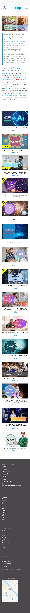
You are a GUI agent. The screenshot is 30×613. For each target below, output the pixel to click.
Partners (4, 479)
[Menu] (26, 8)
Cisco (3, 504)
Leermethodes (5, 474)
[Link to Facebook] (24, 611)
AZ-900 (3, 530)
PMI (3, 508)
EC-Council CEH (5, 542)
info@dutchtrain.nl (17, 569)
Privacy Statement (6, 481)
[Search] (22, 8)
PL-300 (3, 539)
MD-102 (4, 537)
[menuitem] (22, 8)
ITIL (3, 505)
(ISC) (3, 512)
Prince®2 (4, 507)
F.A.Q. (3, 478)
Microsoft (13, 40)
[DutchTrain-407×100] (12, 8)
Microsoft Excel (5, 545)
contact (22, 97)
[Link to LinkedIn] (26, 611)
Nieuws (4, 466)
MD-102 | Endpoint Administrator (9, 72)
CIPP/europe (5, 547)
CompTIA (4, 500)
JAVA (3, 517)
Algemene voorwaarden (8, 483)
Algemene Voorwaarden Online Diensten (11, 485)
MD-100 (8, 68)
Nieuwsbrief (5, 468)
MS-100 (16, 68)
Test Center (18, 75)
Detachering (5, 473)
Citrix (3, 519)
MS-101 (21, 68)
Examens (4, 476)
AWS (3, 514)
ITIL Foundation (5, 540)
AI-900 (3, 534)
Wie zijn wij (4, 469)
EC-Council (4, 498)
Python (4, 515)
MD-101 (12, 68)
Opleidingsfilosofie (6, 471)
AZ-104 (3, 532)
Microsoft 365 (7, 88)
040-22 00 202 (5, 566)
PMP (3, 544)
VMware (4, 502)
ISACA (3, 510)
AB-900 (3, 536)
